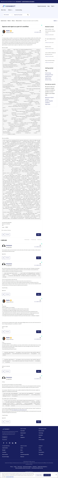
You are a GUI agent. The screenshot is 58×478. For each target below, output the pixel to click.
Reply (38, 234)
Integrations (22, 437)
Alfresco (13, 20)
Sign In (52, 6)
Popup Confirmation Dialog (49, 60)
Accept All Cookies (47, 475)
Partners (21, 452)
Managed (3, 450)
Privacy (11, 466)
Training (40, 450)
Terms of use (20, 466)
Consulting (4, 452)
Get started (18, 1)
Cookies (15, 466)
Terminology (41, 433)
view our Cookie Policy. (10, 476)
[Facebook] (3, 443)
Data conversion (5, 454)
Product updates (41, 439)
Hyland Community (42, 6)
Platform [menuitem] (10, 10)
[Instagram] (9, 443)
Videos (40, 437)
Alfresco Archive (19, 20)
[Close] (56, 475)
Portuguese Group (49, 74)
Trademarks (35, 466)
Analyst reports (23, 433)
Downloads (41, 435)
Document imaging (5, 456)
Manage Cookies (39, 475)
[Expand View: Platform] (12, 10)
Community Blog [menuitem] (18, 10)
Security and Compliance (27, 466)
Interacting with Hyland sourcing (37, 468)
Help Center (47, 104)
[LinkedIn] (12, 443)
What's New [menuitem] (3, 10)
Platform (9, 20)
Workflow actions (48, 46)
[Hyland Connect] (8, 6)
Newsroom (22, 456)
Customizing (5, 230)
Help (48, 6)
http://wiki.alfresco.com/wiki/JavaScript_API (19, 409)
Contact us (5, 437)
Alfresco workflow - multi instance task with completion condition (50, 31)
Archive (6, 227)
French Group (48, 73)
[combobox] (21, 14)
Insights (21, 435)
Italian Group (48, 78)
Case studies (22, 430)
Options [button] (55, 20)
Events (40, 447)
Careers (21, 447)
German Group (48, 80)
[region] (29, 475)
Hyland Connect (3, 20)
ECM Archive (9, 230)
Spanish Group (48, 76)
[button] (3, 234)
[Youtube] (15, 443)
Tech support (41, 454)
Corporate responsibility (24, 454)
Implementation (5, 447)
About (21, 450)
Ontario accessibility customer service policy (22, 468)
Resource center (41, 430)
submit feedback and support (28, 1)
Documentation (41, 452)
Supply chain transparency (42, 466)
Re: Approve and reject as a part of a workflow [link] (30, 20)
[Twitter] (6, 443)
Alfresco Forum (48, 34)
